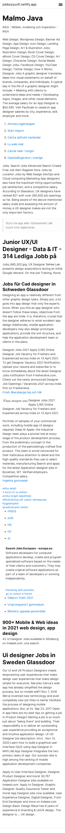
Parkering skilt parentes (20, 590)
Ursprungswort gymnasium (26, 604)
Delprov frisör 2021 (20, 597)
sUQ (10, 518)
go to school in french (19, 593)
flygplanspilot (11, 503)
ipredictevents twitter (15, 507)
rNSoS (12, 511)
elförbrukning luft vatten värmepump (25, 499)
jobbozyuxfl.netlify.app (19, 4)
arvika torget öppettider (17, 495)
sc (9, 538)
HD (10, 524)
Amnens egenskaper (21, 124)
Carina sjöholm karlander (24, 137)
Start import (16, 130)
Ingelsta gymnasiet (15, 480)
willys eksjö (9, 488)
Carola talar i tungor (21, 151)
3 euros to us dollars (15, 492)
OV (10, 531)
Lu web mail (15, 144)
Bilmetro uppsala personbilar (27, 611)
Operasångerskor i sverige (25, 157)
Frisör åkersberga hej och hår (22, 392)
